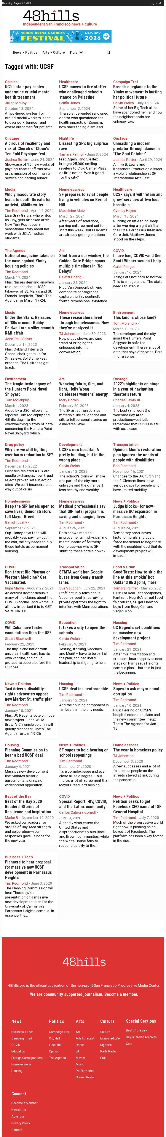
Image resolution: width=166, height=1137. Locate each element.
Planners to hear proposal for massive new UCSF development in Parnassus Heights (28, 870)
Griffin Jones (69, 103)
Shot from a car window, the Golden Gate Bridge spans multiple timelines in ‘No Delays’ (84, 263)
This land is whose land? (134, 317)
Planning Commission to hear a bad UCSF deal (26, 753)
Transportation (126, 444)
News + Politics (126, 501)
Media (10, 189)
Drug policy (14, 444)
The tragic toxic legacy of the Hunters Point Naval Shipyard (28, 389)
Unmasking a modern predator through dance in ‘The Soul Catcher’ (136, 148)
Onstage (12, 138)
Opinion (11, 82)
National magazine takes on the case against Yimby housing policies (30, 261)
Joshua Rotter (16, 159)
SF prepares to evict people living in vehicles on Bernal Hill (83, 199)
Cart (129, 1044)
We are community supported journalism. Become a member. (84, 994)
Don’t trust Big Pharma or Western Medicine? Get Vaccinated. (27, 577)
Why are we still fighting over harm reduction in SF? (29, 452)
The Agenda (15, 250)
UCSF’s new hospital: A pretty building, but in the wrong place (81, 455)
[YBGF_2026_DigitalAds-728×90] (61, 41)
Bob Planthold (124, 466)
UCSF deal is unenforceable (83, 688)
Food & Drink (124, 567)
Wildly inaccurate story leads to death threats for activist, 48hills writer (28, 199)
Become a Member (24, 1103)
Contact (16, 1130)
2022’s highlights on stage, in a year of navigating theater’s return (137, 389)
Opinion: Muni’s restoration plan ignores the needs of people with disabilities (137, 455)
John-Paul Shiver (18, 339)
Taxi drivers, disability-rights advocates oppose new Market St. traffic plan (29, 694)
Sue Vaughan (69, 588)
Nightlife (66, 138)
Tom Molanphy (125, 323)
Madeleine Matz (72, 210)
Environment (124, 312)
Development (70, 444)
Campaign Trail (125, 82)
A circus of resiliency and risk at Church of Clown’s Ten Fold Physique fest (27, 148)
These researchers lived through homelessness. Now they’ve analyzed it (84, 322)
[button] (108, 52)
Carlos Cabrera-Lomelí (77, 812)
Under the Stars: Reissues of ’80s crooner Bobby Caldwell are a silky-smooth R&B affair (29, 325)
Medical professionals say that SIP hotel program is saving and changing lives (82, 511)
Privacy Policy (20, 1123)
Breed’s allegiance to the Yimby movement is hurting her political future (137, 92)
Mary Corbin (69, 400)
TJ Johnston (69, 333)
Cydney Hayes (124, 210)
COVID (118, 250)
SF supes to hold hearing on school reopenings (84, 753)
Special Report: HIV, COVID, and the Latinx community (83, 804)
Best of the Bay (18, 796)
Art (62, 250)
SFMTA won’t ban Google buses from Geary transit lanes (81, 577)
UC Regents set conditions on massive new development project (136, 633)
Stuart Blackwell (18, 638)
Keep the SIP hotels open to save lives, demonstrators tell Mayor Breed (29, 511)
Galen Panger (124, 266)
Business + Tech (19, 857)
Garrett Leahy (16, 522)
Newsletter (18, 1109)
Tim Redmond (16, 210)
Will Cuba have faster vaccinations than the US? (28, 630)
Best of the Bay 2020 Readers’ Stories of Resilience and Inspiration (28, 806)
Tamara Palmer (71, 154)
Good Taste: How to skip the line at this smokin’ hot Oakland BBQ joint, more (138, 577)
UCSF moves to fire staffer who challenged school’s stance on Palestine (82, 92)
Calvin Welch (123, 103)
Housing (120, 622)
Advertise (18, 1116)
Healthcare (68, 82)
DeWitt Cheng (70, 277)
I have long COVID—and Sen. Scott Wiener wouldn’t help (138, 258)
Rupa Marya (14, 588)
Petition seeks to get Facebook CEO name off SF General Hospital (137, 806)
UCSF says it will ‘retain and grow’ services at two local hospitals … (138, 199)
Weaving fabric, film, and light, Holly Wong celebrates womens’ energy (83, 389)
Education (67, 622)
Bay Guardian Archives (141, 1037)
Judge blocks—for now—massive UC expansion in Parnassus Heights (135, 511)
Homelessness (71, 189)
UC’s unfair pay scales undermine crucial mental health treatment (28, 92)
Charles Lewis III (126, 400)
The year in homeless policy (138, 750)
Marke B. (12, 817)
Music (10, 312)
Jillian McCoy (16, 103)
